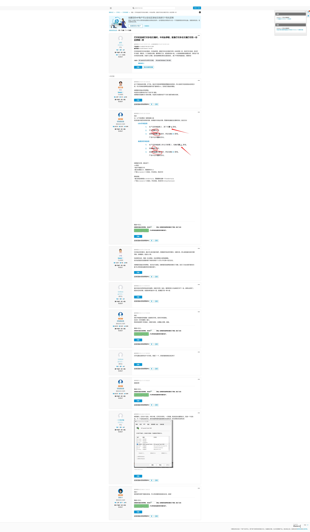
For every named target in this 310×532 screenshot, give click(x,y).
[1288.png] (164, 140)
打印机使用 (125, 12)
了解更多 (146, 26)
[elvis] (120, 83)
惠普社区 (111, 12)
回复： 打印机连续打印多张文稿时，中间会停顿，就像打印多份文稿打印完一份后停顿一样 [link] (153, 12)
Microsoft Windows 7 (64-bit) (163, 60)
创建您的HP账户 (135, 26)
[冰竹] (120, 38)
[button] (198, 35)
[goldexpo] (120, 287)
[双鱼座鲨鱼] (120, 115)
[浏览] (110, 8)
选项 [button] (200, 12)
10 (116, 505)
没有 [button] (156, 104)
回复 (138, 67)
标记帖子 (120, 57)
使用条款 (299, 529)
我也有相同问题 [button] (148, 67)
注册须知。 (305, 529)
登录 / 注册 (197, 8)
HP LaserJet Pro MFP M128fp (146, 60)
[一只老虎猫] (120, 415)
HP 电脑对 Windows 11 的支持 (284, 19)
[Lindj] (120, 251)
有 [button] (151, 104)
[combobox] (153, 8)
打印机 (118, 12)
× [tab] (305, 11)
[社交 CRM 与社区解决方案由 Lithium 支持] (297, 525)
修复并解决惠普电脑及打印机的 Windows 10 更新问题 (290, 29)
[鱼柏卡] (120, 491)
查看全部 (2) (141, 63)
